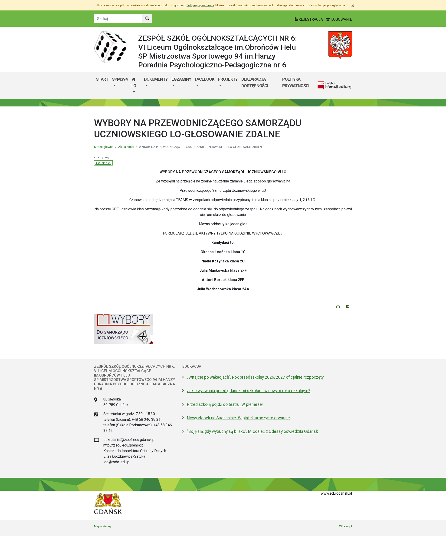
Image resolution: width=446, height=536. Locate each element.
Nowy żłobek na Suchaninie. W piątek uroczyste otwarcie (238, 418)
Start (102, 79)
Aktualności (126, 147)
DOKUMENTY (156, 79)
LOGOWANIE (341, 19)
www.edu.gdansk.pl (336, 493)
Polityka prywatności (295, 82)
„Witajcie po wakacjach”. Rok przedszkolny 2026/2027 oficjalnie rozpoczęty (255, 377)
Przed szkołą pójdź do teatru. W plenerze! (225, 404)
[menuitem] (120, 85)
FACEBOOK (204, 79)
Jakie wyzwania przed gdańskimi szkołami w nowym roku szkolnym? (248, 390)
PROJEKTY (228, 79)
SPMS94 (120, 79)
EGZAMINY (181, 79)
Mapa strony (102, 526)
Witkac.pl (345, 526)
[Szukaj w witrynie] (147, 18)
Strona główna (103, 147)
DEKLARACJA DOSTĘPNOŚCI (254, 82)
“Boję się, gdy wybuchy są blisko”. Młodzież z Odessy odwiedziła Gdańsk (252, 431)
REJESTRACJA (311, 19)
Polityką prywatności (200, 5)
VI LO (133, 82)
